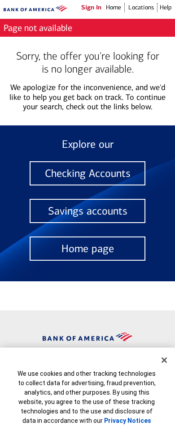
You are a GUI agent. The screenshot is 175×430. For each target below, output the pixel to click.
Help (165, 7)
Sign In (91, 7)
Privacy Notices (127, 420)
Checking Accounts (88, 173)
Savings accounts (87, 211)
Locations (141, 7)
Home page (87, 248)
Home (113, 7)
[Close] (164, 360)
